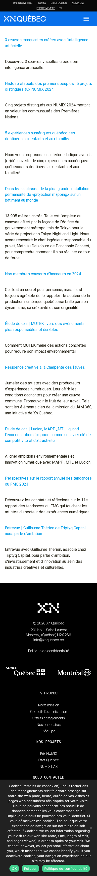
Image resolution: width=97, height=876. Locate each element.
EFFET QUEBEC (59, 3)
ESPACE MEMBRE (46, 8)
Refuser (30, 869)
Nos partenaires (49, 724)
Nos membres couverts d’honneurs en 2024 (43, 274)
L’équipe (48, 731)
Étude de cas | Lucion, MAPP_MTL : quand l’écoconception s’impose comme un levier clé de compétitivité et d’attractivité (48, 435)
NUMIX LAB (78, 3)
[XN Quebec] (24, 18)
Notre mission (48, 705)
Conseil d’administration (48, 711)
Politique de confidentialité (48, 651)
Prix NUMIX (48, 753)
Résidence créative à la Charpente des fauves (45, 367)
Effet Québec (48, 760)
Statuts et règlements (48, 718)
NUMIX (42, 3)
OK (14, 869)
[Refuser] (90, 827)
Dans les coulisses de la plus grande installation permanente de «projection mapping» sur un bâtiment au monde (47, 194)
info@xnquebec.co (48, 640)
